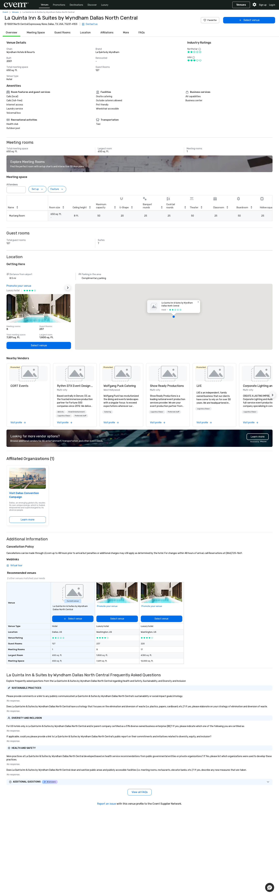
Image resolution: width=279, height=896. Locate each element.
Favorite (212, 20)
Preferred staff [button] (80, 416)
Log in (272, 5)
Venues (44, 4)
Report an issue (106, 803)
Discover (92, 5)
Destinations (76, 5)
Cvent (5, 12)
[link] (28, 373)
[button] (22, 189)
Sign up (263, 5)
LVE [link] (199, 386)
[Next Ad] (67, 287)
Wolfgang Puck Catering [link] (119, 386)
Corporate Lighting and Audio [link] (261, 386)
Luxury (104, 5)
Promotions (59, 5)
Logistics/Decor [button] (64, 416)
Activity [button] (61, 412)
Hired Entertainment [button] (76, 412)
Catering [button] (107, 412)
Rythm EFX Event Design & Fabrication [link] (75, 386)
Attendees (12, 184)
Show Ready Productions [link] (167, 386)
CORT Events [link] (19, 386)
